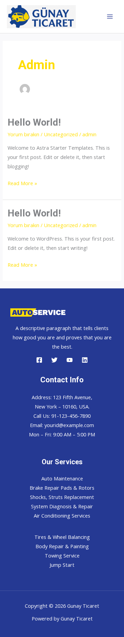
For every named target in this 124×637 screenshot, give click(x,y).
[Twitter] (54, 360)
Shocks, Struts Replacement (62, 496)
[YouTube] (69, 360)
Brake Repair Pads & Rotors (62, 487)
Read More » (22, 183)
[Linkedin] (85, 360)
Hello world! (34, 122)
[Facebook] (39, 360)
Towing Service (62, 555)
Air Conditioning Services (62, 515)
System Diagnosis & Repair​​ (62, 506)
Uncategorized (61, 134)
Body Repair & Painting (62, 546)
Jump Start (62, 564)
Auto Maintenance (62, 478)
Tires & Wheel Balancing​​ (62, 536)
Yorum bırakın (23, 134)
